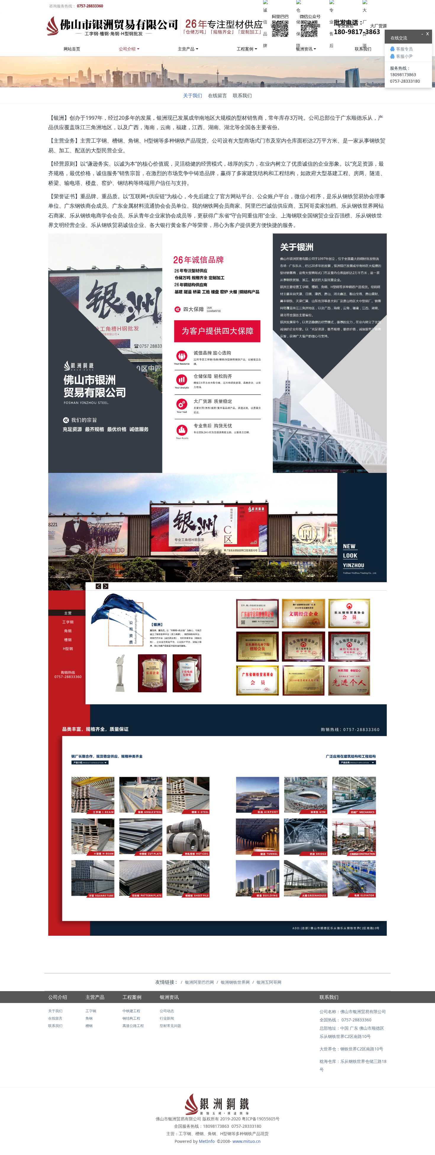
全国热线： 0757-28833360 (345, 1020)
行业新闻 (167, 1018)
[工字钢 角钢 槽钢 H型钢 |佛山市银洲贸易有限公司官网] (215, 26)
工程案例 (245, 49)
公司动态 (167, 1010)
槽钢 (89, 1025)
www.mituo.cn (247, 1141)
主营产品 (186, 49)
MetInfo (207, 1141)
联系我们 (242, 95)
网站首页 (72, 49)
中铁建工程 (131, 1010)
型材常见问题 (170, 1025)
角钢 (89, 1018)
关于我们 (192, 95)
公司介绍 (127, 49)
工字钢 (91, 1010)
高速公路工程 (133, 1025)
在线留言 (217, 95)
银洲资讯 (169, 997)
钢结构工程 (131, 1018)
